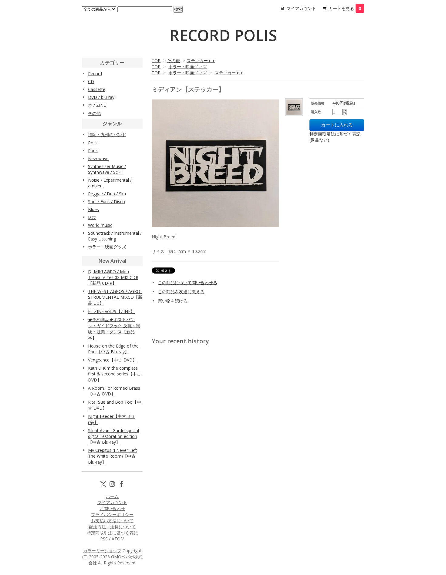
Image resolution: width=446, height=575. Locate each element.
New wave (98, 158)
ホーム (112, 496)
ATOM (118, 539)
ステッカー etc (201, 60)
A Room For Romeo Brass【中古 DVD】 (114, 391)
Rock (93, 143)
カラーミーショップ (102, 550)
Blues (93, 209)
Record (95, 73)
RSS (104, 539)
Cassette (96, 89)
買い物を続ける (173, 301)
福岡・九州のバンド (107, 134)
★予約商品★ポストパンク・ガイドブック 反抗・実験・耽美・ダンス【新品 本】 (114, 329)
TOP (156, 60)
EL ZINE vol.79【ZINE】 (111, 311)
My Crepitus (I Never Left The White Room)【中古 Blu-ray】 (112, 456)
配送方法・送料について (112, 527)
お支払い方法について (112, 520)
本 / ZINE (97, 105)
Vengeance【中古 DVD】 (112, 360)
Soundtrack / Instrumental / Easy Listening (115, 236)
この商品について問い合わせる (187, 282)
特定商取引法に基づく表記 (112, 533)
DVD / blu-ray (101, 97)
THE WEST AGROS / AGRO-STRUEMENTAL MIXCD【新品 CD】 (115, 297)
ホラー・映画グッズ (187, 66)
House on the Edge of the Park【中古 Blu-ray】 (113, 349)
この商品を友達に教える (181, 291)
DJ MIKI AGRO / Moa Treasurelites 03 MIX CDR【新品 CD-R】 (113, 277)
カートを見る (345, 8)
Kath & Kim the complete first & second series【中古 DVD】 (114, 374)
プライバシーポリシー (112, 514)
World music (100, 225)
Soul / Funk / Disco (106, 201)
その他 (173, 60)
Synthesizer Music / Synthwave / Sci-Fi (107, 169)
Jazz (92, 217)
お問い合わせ (112, 508)
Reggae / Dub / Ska (107, 194)
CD (91, 81)
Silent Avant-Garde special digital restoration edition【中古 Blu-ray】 (113, 436)
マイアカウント (301, 8)
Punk (93, 150)
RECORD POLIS (223, 35)
